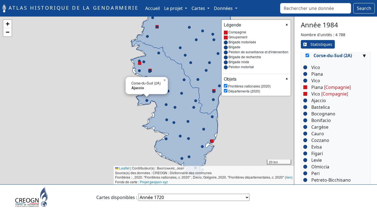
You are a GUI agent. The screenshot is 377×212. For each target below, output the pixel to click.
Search (364, 8)
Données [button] (224, 8)
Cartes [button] (199, 8)
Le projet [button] (174, 8)
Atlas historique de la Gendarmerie (72, 7)
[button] (212, 141)
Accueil (153, 8)
